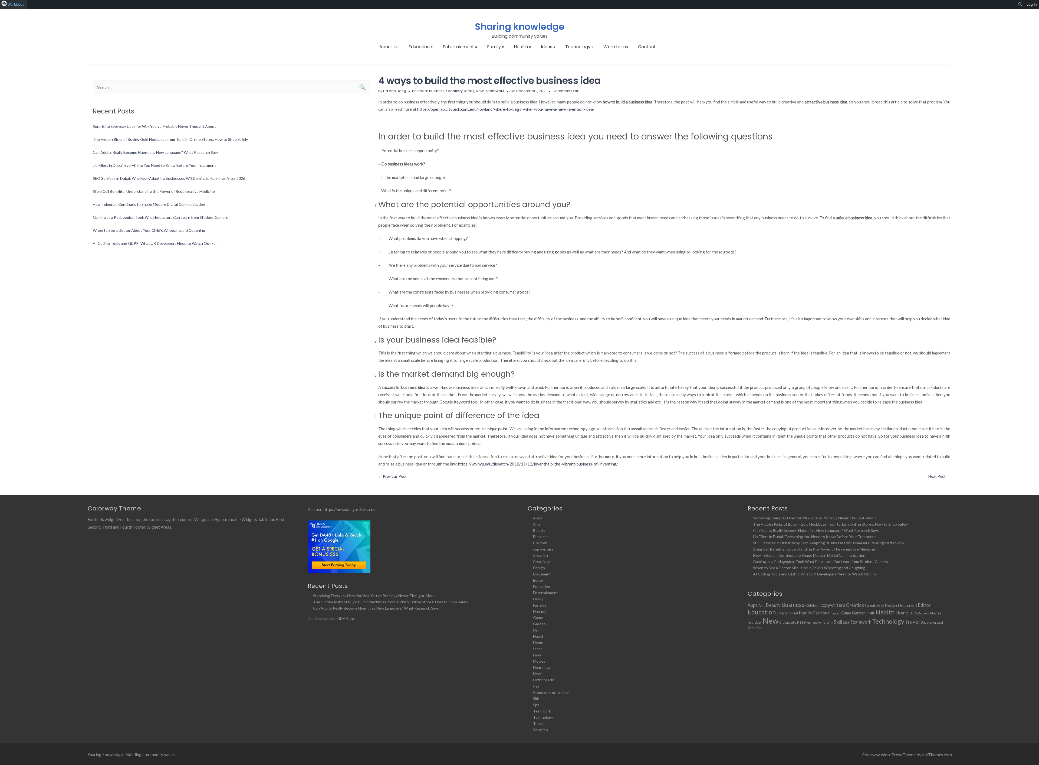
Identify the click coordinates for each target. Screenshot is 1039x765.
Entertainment (460, 47)
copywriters (543, 549)
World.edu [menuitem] (16, 4)
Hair (536, 630)
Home (538, 642)
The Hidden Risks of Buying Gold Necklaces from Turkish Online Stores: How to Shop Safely (170, 139)
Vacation (540, 729)
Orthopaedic (544, 680)
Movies (539, 661)
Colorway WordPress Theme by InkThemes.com (907, 754)
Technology (579, 47)
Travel (538, 723)
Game (538, 617)
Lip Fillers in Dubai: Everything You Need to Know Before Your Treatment (154, 165)
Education (421, 47)
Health (522, 47)
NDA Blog (345, 618)
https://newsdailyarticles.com (350, 509)
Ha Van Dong (394, 90)
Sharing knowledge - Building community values (132, 754)
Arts (537, 524)
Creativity (454, 90)
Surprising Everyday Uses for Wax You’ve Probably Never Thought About (154, 126)
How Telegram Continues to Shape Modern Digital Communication (149, 204)
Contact (647, 47)
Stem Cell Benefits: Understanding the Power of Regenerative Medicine (154, 191)
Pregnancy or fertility (551, 692)
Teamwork (494, 90)
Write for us (615, 47)
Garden (539, 623)
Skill (536, 698)
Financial (540, 611)
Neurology (542, 667)
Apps (537, 518)
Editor (538, 580)
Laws (537, 655)
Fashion (539, 605)
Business (437, 90)
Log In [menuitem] (1032, 4)
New (480, 90)
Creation (540, 555)
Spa (536, 704)
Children (540, 543)
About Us (389, 47)
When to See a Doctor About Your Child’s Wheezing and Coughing (149, 230)
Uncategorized (931, 622)
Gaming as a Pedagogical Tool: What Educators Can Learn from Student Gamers (160, 217)
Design (539, 567)
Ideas (548, 47)
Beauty (539, 530)
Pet (536, 686)
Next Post (939, 476)
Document (542, 574)
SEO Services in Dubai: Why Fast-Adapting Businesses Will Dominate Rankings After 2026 (169, 178)
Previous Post (392, 476)
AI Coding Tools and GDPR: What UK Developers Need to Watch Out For (155, 243)
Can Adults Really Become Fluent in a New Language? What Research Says (156, 152)
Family (495, 47)
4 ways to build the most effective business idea (489, 80)
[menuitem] (1020, 4)
